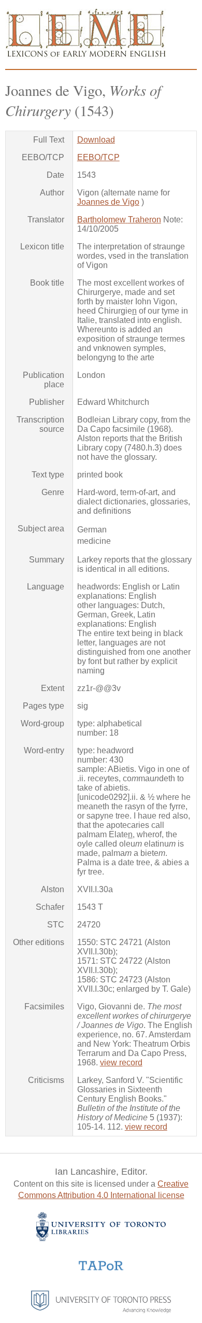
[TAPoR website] (101, 1269)
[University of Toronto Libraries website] (101, 1238)
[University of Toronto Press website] (101, 1310)
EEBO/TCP (98, 157)
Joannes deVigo (108, 202)
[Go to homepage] (85, 55)
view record (121, 1062)
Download (96, 139)
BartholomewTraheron (119, 219)
